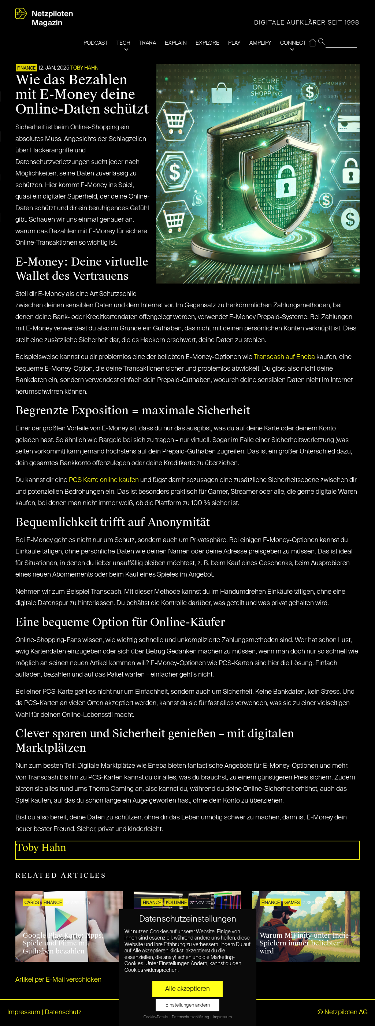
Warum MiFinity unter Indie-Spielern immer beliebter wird (306, 943)
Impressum (23, 1012)
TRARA (147, 43)
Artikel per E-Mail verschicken (58, 980)
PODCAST (95, 43)
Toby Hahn (84, 68)
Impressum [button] (222, 1017)
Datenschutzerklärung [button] (191, 1017)
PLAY (234, 43)
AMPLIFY (260, 43)
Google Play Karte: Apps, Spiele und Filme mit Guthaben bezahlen (63, 943)
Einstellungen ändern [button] (188, 1005)
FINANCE (26, 68)
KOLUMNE (176, 903)
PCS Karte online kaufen (104, 480)
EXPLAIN (176, 43)
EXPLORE (207, 43)
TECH (123, 43)
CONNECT (293, 43)
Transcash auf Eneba (284, 357)
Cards (32, 903)
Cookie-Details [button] (156, 1017)
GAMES (292, 903)
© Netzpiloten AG (343, 1012)
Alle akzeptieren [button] (187, 989)
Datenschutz (63, 1012)
